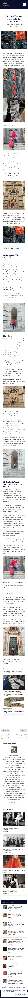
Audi (22, 623)
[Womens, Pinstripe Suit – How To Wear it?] (5, 966)
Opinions (10, 976)
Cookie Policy (10, 991)
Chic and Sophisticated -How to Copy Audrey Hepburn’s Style (13, 890)
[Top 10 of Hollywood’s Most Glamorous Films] (14, 819)
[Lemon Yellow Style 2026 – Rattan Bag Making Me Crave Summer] (5, 915)
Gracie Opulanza (14, 24)
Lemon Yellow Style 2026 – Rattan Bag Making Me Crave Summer (15, 916)
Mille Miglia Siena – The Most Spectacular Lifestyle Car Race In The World (16, 932)
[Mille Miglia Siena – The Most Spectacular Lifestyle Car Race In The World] (5, 932)
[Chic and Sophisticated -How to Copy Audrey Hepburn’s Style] (14, 881)
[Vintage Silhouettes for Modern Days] (14, 861)
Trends (9, 910)
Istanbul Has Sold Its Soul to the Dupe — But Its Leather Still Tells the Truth (15, 973)
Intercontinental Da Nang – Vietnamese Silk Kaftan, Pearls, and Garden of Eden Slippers (16, 982)
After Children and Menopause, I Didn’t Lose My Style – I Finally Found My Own (16, 907)
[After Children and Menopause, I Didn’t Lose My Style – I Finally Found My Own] (5, 907)
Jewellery (10, 944)
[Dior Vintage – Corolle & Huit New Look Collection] (14, 840)
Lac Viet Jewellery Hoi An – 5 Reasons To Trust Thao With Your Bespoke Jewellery (15, 941)
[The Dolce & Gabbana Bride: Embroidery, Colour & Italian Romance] (5, 924)
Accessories (10, 918)
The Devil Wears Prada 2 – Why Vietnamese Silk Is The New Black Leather (16, 949)
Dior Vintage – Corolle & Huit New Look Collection (13, 849)
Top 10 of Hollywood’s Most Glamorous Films (11, 828)
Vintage (16, 26)
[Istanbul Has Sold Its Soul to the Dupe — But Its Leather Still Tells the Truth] (5, 973)
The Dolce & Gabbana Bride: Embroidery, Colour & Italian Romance (16, 924)
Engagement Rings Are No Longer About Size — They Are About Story (16, 958)
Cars (9, 935)
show (17, 248)
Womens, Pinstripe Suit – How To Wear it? (16, 965)
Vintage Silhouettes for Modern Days (14, 870)
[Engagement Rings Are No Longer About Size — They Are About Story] (5, 958)
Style (9, 927)
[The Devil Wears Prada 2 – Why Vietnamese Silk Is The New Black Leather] (5, 949)
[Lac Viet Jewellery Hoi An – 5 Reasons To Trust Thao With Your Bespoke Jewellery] (5, 941)
